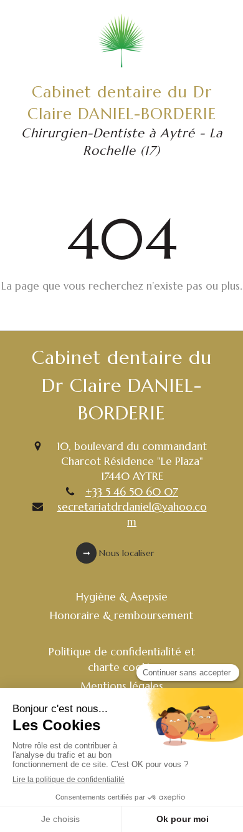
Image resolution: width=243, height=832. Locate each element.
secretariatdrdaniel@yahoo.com (132, 514)
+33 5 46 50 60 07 (131, 492)
